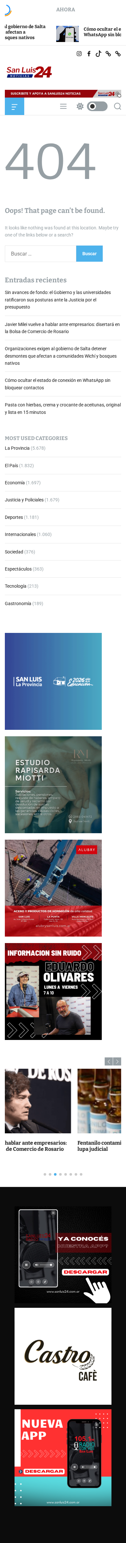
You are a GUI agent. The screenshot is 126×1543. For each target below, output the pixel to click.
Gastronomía (18, 603)
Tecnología (15, 586)
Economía (15, 482)
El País (11, 465)
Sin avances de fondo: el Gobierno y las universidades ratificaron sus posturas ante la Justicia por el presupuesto (58, 300)
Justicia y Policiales (24, 499)
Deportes (14, 517)
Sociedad (14, 551)
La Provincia (17, 448)
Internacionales (20, 534)
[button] (109, 1061)
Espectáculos (18, 569)
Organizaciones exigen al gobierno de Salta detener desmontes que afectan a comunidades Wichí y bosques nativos (61, 356)
